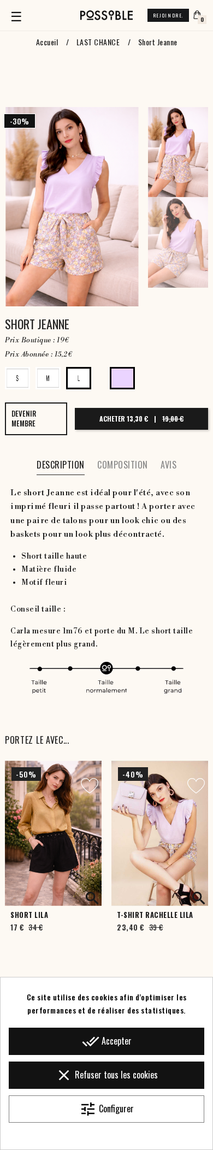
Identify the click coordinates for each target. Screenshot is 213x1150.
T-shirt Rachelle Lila (155, 915)
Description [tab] (61, 464)
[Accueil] (106, 15)
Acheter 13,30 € (141, 418)
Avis (168, 464)
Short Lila (29, 915)
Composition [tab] (122, 464)
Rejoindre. (168, 15)
